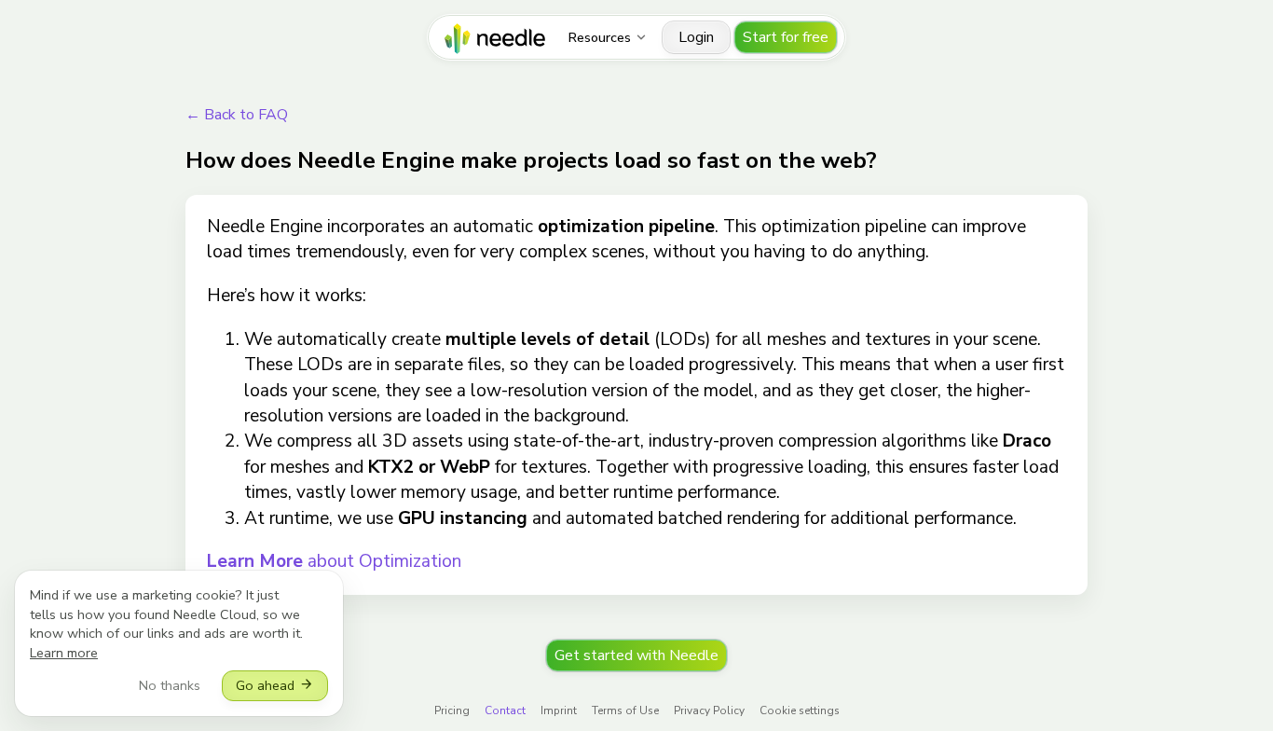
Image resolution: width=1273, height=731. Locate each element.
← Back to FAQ (236, 114)
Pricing (452, 710)
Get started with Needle (636, 655)
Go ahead (274, 685)
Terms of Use (625, 710)
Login (696, 37)
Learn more (64, 652)
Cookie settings (800, 710)
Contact (505, 710)
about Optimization (334, 561)
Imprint (559, 710)
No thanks (169, 685)
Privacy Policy (709, 710)
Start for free (785, 37)
